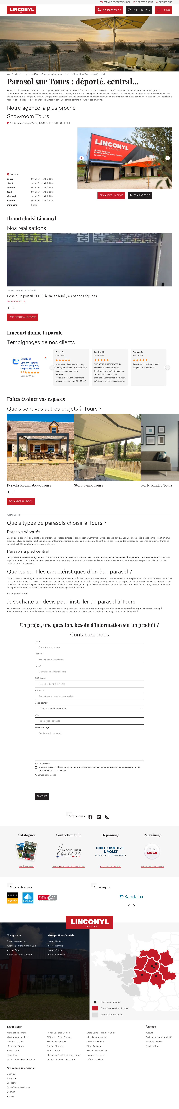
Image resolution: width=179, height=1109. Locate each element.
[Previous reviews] (52, 367)
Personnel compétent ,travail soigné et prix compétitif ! (146, 366)
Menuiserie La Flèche (97, 1050)
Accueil (23, 74)
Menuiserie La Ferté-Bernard (21, 1059)
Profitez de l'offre (152, 866)
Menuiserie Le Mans (16, 1032)
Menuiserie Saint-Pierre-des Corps (64, 1055)
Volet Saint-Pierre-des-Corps (61, 1059)
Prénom (39, 653)
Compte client (144, 2)
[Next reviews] (167, 367)
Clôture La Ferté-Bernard (59, 1037)
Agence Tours (14, 950)
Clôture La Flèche (95, 1059)
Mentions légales (154, 1041)
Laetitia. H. (99, 352)
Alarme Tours (13, 1050)
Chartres (11, 1073)
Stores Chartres (54, 1050)
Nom (38, 641)
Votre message (42, 727)
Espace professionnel (116, 2)
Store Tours (12, 1055)
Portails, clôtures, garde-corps (21, 290)
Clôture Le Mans (15, 1041)
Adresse (39, 690)
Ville (37, 715)
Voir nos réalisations (22, 317)
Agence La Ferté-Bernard (19, 954)
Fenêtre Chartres (55, 1046)
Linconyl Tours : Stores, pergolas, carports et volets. (50, 74)
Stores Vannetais (56, 954)
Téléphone (40, 678)
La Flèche (11, 1082)
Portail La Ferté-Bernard (58, 1032)
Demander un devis (111, 195)
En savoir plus (16, 301)
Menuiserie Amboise (97, 1037)
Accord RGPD (87, 767)
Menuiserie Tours (15, 1046)
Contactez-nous (110, 866)
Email (38, 666)
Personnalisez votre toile (68, 866)
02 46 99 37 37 (142, 195)
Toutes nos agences (16, 941)
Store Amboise (94, 1046)
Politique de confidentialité (159, 1037)
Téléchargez (26, 866)
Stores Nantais (55, 941)
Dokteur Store (153, 1046)
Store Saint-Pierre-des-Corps (101, 1032)
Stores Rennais (55, 945)
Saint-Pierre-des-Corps (18, 1087)
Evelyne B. (138, 352)
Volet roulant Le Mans (17, 1037)
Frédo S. (60, 352)
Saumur (11, 1091)
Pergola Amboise (95, 1041)
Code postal (41, 702)
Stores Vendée (55, 950)
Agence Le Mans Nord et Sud (21, 945)
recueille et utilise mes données (85, 767)
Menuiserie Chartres (56, 1041)
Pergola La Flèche (95, 1055)
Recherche (165, 2)
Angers (10, 1096)
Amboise (11, 1078)
